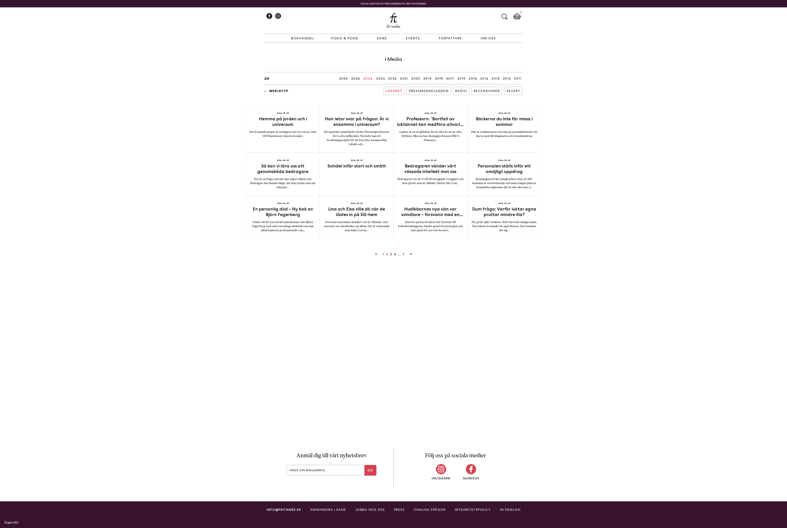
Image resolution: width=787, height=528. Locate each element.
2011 (518, 78)
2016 (461, 78)
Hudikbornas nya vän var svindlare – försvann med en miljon (430, 214)
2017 (450, 78)
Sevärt (513, 91)
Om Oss (488, 38)
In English (510, 510)
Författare (450, 38)
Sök (504, 16)
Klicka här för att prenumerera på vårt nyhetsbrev (393, 3)
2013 (496, 78)
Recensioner (487, 91)
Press (399, 510)
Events (413, 38)
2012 (507, 78)
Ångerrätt (11, 522)
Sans (382, 38)
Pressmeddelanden (429, 91)
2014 (484, 78)
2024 (368, 78)
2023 (380, 78)
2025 (355, 78)
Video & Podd (344, 38)
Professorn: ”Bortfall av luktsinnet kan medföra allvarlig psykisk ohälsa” (430, 124)
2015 (473, 78)
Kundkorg (517, 16)
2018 (439, 78)
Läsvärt (394, 91)
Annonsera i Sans (328, 510)
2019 (427, 78)
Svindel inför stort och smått (357, 165)
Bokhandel (302, 38)
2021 (404, 78)
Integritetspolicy (473, 510)
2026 (343, 78)
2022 (392, 78)
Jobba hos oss (370, 510)
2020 (415, 78)
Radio (461, 91)
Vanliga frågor (430, 510)
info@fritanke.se (283, 510)
